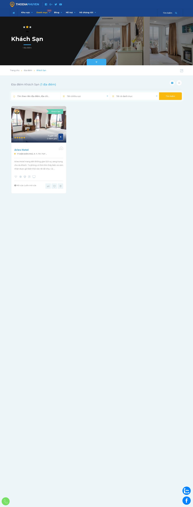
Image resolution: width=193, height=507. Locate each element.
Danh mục (43, 12)
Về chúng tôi (86, 12)
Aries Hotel (21, 149)
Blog (57, 12)
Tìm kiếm (170, 96)
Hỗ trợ (69, 12)
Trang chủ (14, 70)
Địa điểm (28, 70)
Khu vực (25, 12)
